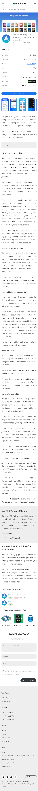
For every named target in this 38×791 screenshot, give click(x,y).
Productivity (15, 9)
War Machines (6, 766)
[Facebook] (3, 777)
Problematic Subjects (8, 759)
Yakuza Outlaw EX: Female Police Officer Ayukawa (17, 756)
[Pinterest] (15, 777)
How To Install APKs (7, 716)
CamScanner (5, 741)
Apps (8, 9)
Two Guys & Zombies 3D (9, 763)
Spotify (3, 730)
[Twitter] (7, 777)
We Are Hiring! (6, 701)
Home (3, 9)
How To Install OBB (7, 719)
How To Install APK (7, 712)
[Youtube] (11, 777)
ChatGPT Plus (5, 738)
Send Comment (28, 680)
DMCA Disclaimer (7, 698)
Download (19, 93)
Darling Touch (5, 752)
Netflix (3, 734)
